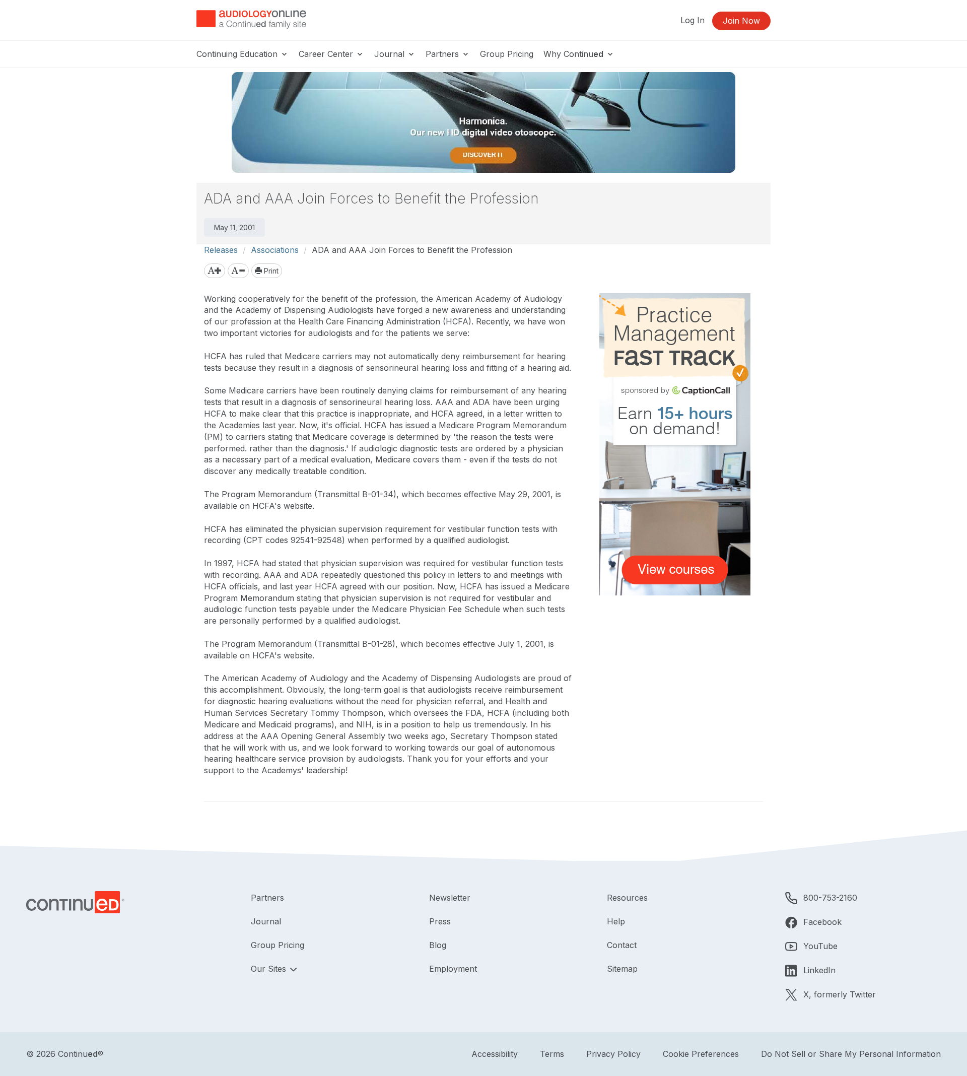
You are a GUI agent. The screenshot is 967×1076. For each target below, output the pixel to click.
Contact (622, 945)
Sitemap (622, 969)
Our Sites (270, 969)
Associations (275, 250)
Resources (627, 898)
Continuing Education (238, 54)
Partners (443, 54)
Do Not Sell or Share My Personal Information (851, 1054)
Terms (552, 1054)
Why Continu (573, 54)
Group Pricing (506, 54)
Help (616, 921)
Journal (390, 54)
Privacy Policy (613, 1054)
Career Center (327, 54)
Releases (221, 250)
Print (270, 270)
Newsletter (449, 898)
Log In (692, 20)
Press (440, 921)
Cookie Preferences (701, 1054)
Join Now (741, 21)
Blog (437, 945)
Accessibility (494, 1054)
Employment (453, 969)
